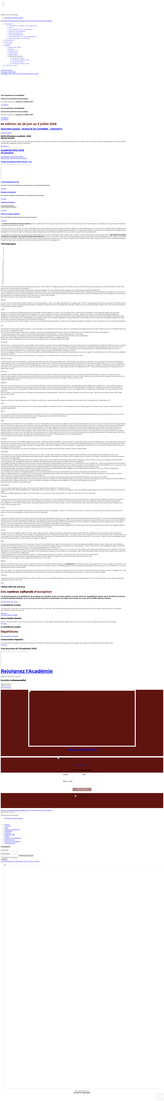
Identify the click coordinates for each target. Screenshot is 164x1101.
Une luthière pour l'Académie (20, 29)
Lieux (10, 27)
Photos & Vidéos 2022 (21, 60)
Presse (11, 49)
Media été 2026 (14, 47)
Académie (9, 24)
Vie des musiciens (15, 33)
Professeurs (9, 40)
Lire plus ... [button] (4, 613)
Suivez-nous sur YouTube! (82, 749)
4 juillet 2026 (5, 89)
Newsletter (4, 11)
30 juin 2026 (5, 77)
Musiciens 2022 (18, 58)
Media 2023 (13, 54)
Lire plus (3, 188)
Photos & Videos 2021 (20, 63)
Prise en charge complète (10, 214)
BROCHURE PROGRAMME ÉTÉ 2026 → (14, 158)
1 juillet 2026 (5, 80)
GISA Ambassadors (15, 35)
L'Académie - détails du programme (22, 26)
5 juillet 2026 (5, 92)
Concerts (8, 44)
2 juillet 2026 (5, 83)
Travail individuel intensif (10, 182)
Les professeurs (6, 687)
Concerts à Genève (8, 202)
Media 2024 (13, 53)
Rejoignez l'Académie (27, 671)
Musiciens (8, 42)
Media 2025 (13, 51)
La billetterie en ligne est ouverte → (12, 156)
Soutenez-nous (11, 65)
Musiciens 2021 (18, 62)
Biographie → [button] (5, 146)
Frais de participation (16, 31)
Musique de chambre (8, 192)
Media (7, 45)
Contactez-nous (82, 765)
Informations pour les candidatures (22, 36)
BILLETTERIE (4, 8)
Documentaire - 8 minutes (19, 38)
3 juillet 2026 (5, 86)
